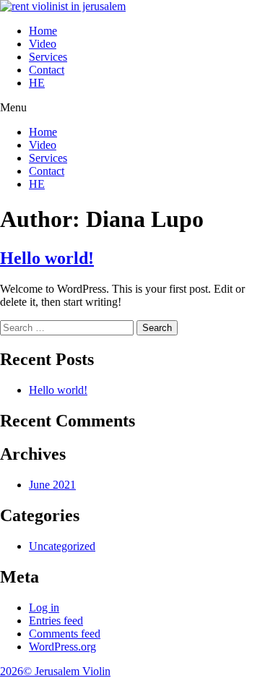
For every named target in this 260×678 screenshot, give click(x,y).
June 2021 (52, 485)
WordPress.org (62, 646)
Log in (44, 607)
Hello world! (47, 258)
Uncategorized (62, 546)
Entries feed (56, 620)
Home (43, 31)
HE (37, 83)
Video (42, 44)
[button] (130, 107)
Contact (46, 70)
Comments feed (64, 633)
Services (48, 57)
